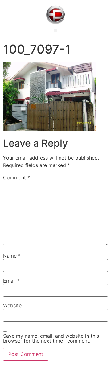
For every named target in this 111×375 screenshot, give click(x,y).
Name (12, 255)
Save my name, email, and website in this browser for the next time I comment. (51, 338)
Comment (16, 177)
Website (12, 305)
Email (11, 280)
